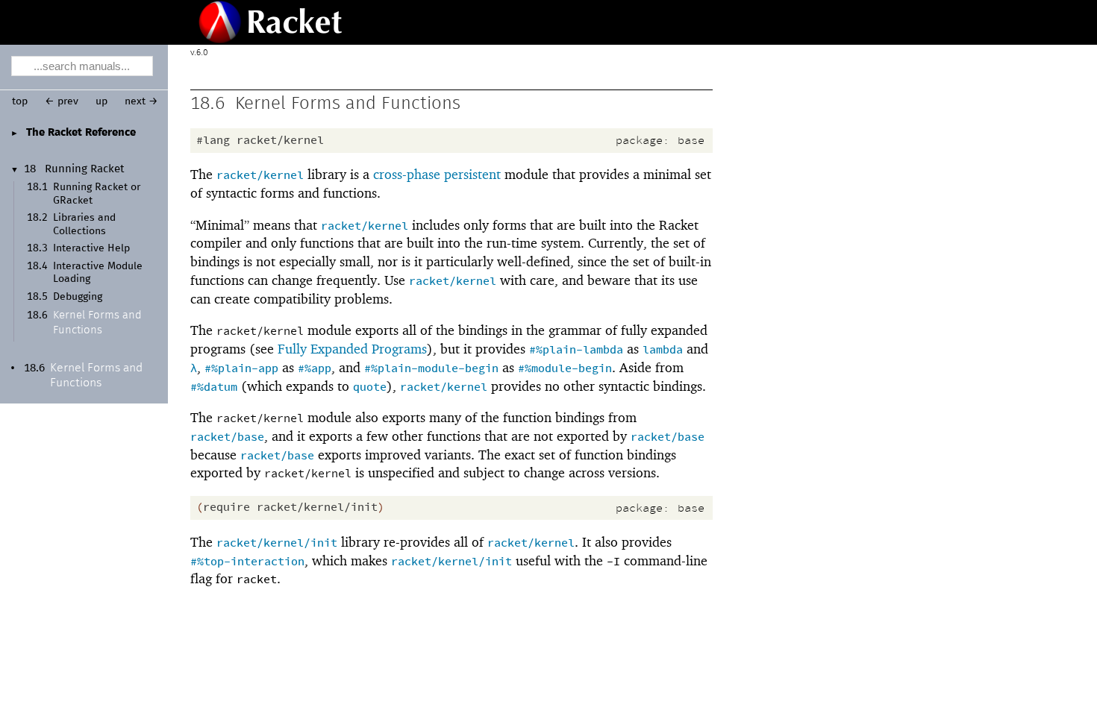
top (20, 101)
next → (141, 101)
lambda (663, 350)
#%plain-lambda (576, 350)
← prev (61, 101)
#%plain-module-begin (431, 369)
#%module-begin (565, 369)
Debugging (77, 297)
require (226, 507)
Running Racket (85, 169)
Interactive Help (91, 248)
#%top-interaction (247, 562)
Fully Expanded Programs (352, 348)
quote (370, 387)
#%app (314, 369)
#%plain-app (241, 369)
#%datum (213, 387)
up (101, 101)
